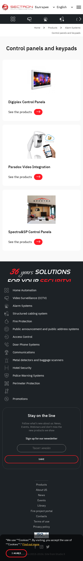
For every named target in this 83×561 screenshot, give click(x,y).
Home (37, 27)
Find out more (30, 544)
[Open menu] (79, 7)
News (41, 495)
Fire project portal (42, 511)
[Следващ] (80, 19)
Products (52, 27)
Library (41, 505)
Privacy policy (41, 526)
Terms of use (41, 521)
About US (41, 490)
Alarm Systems (72, 27)
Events (41, 500)
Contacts (41, 516)
